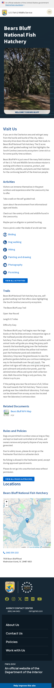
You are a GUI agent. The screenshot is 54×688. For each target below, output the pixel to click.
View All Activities (15, 280)
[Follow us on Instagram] (14, 599)
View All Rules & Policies (18, 479)
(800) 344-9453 (14, 611)
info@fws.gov (36, 611)
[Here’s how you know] (27, 4)
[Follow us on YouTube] (40, 599)
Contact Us (14, 633)
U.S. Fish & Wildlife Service (20, 12)
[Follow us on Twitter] (21, 599)
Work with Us (15, 650)
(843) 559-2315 (12, 552)
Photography (15, 264)
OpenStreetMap (34, 547)
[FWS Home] (4, 13)
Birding (12, 234)
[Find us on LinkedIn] (27, 599)
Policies (12, 642)
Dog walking (14, 242)
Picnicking (13, 272)
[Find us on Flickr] (33, 599)
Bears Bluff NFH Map (21, 411)
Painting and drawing (19, 257)
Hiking (11, 249)
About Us (12, 625)
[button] (27, 520)
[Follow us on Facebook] (8, 599)
